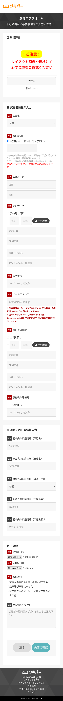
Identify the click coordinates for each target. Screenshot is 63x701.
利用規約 (32, 685)
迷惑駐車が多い (41, 590)
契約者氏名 (16, 177)
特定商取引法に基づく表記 (31, 688)
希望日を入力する (34, 141)
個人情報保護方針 (32, 680)
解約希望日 (16, 135)
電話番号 (15, 275)
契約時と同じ (17, 213)
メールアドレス (18, 294)
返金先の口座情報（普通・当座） (28, 478)
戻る (22, 647)
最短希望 (14, 141)
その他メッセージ (19, 604)
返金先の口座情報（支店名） (25, 458)
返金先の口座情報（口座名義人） (28, 519)
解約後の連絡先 (18, 397)
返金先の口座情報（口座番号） (27, 499)
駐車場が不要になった (21, 586)
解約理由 (15, 576)
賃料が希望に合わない (21, 582)
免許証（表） (17, 551)
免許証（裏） (17, 563)
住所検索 (42, 220)
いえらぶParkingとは (31, 677)
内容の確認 (41, 647)
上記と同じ (16, 337)
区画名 (14, 115)
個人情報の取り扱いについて (31, 682)
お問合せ (32, 691)
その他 (12, 595)
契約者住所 (16, 205)
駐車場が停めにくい (20, 590)
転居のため (42, 582)
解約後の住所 (17, 329)
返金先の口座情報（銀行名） (25, 438)
